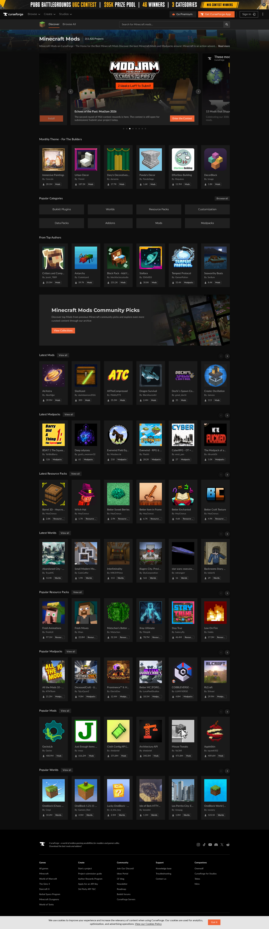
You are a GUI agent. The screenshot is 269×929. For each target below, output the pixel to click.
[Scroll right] (227, 356)
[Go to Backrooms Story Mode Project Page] (215, 561)
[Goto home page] (13, 14)
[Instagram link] (198, 845)
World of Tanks (46, 905)
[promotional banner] (134, 4)
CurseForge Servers (126, 899)
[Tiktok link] (204, 845)
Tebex (197, 879)
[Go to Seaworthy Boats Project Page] (215, 265)
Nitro (197, 884)
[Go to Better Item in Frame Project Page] (150, 501)
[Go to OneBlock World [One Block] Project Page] (215, 798)
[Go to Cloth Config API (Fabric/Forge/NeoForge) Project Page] (118, 738)
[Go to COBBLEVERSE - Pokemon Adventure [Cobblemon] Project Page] (183, 679)
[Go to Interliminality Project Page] (118, 561)
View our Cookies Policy (148, 924)
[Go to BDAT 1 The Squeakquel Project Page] (53, 442)
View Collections (63, 330)
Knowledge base (163, 869)
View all (63, 355)
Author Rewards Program (90, 879)
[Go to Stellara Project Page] (150, 265)
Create (48, 14)
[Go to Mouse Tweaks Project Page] (183, 738)
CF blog (120, 879)
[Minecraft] (42, 24)
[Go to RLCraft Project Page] (215, 679)
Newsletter (122, 884)
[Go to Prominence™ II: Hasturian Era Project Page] (118, 679)
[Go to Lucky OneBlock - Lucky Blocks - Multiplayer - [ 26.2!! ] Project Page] (118, 798)
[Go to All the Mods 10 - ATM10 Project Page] (53, 679)
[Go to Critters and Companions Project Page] (53, 265)
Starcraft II (44, 889)
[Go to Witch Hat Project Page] (86, 501)
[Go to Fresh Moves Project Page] (86, 620)
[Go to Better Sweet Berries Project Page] (118, 501)
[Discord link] (216, 845)
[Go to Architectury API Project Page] (150, 738)
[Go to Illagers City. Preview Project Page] (150, 561)
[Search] (227, 24)
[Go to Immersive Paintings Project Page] (53, 167)
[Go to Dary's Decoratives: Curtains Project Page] (118, 167)
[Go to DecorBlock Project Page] (215, 167)
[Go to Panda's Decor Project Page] (150, 167)
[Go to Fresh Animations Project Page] (53, 620)
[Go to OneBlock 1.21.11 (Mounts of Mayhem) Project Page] (86, 798)
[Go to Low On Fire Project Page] (215, 620)
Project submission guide (90, 874)
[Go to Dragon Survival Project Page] (150, 383)
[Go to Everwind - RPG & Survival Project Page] (150, 442)
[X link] (222, 845)
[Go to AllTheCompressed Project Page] (118, 383)
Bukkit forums (123, 894)
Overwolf (199, 869)
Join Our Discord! (125, 869)
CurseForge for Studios (206, 874)
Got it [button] (214, 922)
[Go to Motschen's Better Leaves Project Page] (118, 620)
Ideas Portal (122, 874)
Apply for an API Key (88, 884)
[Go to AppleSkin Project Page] (215, 738)
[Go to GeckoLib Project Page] (53, 738)
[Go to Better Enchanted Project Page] (183, 501)
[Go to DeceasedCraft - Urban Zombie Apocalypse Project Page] (86, 679)
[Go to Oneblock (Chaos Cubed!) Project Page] (53, 798)
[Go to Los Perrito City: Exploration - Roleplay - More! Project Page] (183, 798)
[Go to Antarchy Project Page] (86, 265)
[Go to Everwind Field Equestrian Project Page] (118, 442)
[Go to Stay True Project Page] (183, 620)
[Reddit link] (228, 845)
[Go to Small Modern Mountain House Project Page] (86, 561)
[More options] (263, 14)
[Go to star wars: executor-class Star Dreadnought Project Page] (183, 561)
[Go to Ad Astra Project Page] (53, 383)
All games (43, 869)
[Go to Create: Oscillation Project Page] (215, 383)
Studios (64, 14)
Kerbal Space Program (49, 894)
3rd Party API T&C (87, 889)
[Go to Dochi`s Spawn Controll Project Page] (183, 383)
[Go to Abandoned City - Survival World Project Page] (53, 561)
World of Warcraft (48, 879)
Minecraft (44, 874)
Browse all (222, 198)
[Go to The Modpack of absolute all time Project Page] (215, 442)
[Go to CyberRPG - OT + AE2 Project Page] (183, 442)
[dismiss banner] (264, 5)
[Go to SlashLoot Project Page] (86, 383)
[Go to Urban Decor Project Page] (86, 167)
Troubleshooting (163, 874)
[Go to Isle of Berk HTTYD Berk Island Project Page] (150, 798)
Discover (54, 24)
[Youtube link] (210, 845)
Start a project (85, 869)
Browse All (69, 24)
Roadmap (121, 889)
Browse (32, 14)
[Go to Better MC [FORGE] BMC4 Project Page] (150, 679)
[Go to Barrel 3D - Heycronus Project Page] (53, 501)
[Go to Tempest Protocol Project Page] (183, 265)
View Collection (174, 118)
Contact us (161, 879)
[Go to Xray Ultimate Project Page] (150, 620)
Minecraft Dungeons (49, 899)
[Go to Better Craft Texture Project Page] (215, 501)
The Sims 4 (44, 884)
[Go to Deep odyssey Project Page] (86, 442)
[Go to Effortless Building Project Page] (183, 167)
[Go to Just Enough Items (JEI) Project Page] (86, 738)
